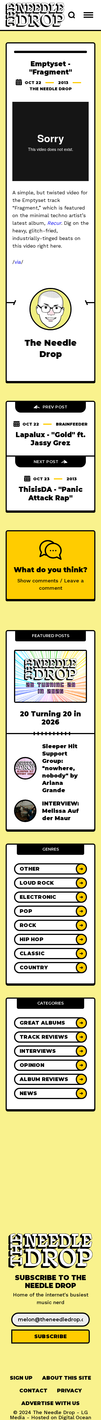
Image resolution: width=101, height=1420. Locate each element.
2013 (63, 82)
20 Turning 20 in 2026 (50, 718)
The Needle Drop (50, 88)
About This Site (66, 1378)
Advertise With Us (50, 1403)
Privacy (69, 1391)
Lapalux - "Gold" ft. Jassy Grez (51, 439)
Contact (33, 1391)
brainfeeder (72, 424)
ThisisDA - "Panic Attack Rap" (50, 493)
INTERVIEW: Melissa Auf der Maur (60, 811)
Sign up (21, 1378)
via (18, 262)
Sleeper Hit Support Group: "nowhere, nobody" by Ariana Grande (60, 768)
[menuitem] (21, 1378)
